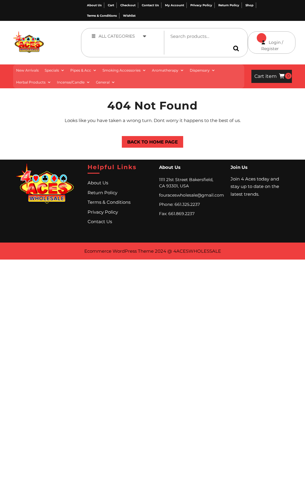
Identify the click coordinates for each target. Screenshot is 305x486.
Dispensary (200, 70)
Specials (52, 70)
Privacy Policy (201, 5)
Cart (111, 5)
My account (174, 5)
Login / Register (265, 41)
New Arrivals (27, 70)
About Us (94, 5)
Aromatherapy (165, 70)
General (103, 82)
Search (237, 48)
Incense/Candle (71, 82)
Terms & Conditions (102, 16)
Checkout (128, 5)
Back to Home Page (150, 140)
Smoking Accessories (121, 70)
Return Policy (228, 5)
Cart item (265, 76)
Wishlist (129, 16)
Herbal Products (31, 82)
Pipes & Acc (80, 70)
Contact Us (150, 5)
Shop (249, 5)
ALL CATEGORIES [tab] (117, 36)
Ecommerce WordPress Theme (119, 251)
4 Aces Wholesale (54, 34)
